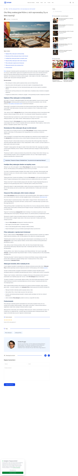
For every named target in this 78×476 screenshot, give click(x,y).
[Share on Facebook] (45, 355)
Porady (49, 2)
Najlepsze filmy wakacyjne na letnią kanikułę (15, 53)
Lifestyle (37, 2)
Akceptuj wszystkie (12, 472)
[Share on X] (49, 355)
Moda (42, 2)
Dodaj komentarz (9, 384)
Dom (45, 2)
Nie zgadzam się (13, 470)
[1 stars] (4, 320)
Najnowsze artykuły (31, 2)
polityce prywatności (16, 467)
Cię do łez (45, 267)
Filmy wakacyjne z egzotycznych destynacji (15, 62)
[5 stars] (11, 320)
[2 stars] (6, 320)
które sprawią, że (11, 103)
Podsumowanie (9, 67)
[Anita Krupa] (5, 19)
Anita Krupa (8, 19)
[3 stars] (8, 320)
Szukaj (53, 8)
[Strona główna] (4, 8)
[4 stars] (9, 320)
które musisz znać (43, 197)
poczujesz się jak (18, 103)
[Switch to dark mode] (73, 3)
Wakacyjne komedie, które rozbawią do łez (14, 65)
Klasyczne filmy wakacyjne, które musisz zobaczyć (16, 60)
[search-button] (70, 2)
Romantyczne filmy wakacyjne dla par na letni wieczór (17, 56)
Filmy (53, 2)
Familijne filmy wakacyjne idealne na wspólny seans (16, 58)
